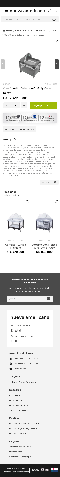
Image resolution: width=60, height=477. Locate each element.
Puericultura (20, 31)
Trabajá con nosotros (19, 410)
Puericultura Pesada (39, 31)
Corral (54, 31)
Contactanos (20, 368)
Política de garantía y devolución (24, 428)
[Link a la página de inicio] (7, 30)
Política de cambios (18, 433)
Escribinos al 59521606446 (26, 363)
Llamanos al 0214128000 (26, 358)
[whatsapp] (55, 182)
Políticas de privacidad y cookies (24, 423)
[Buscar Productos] (54, 19)
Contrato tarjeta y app (20, 456)
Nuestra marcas (16, 400)
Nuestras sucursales (18, 405)
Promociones (15, 451)
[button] (19, 131)
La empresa (14, 395)
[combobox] (30, 19)
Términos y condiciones (20, 446)
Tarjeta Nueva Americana (24, 382)
